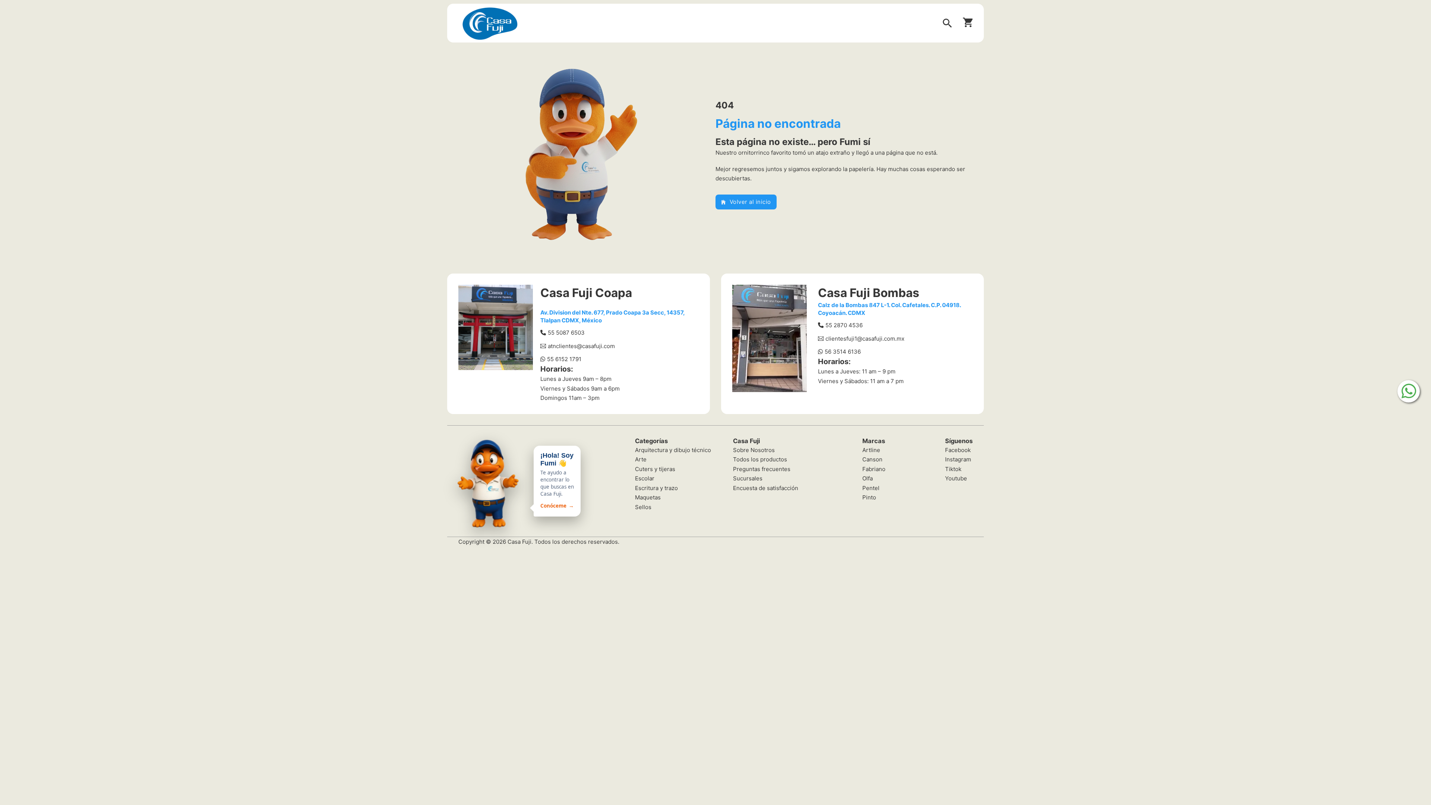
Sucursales (747, 478)
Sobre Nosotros (754, 450)
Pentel (870, 488)
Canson (872, 459)
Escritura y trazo (656, 488)
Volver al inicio (750, 201)
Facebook (958, 450)
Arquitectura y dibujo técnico (673, 450)
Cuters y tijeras (655, 469)
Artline (871, 450)
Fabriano (873, 469)
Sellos (643, 507)
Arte (641, 459)
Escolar (644, 478)
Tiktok (953, 469)
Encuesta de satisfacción (765, 488)
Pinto (869, 497)
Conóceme (557, 505)
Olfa (867, 478)
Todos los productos (760, 459)
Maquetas (648, 497)
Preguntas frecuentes (761, 469)
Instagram (958, 459)
